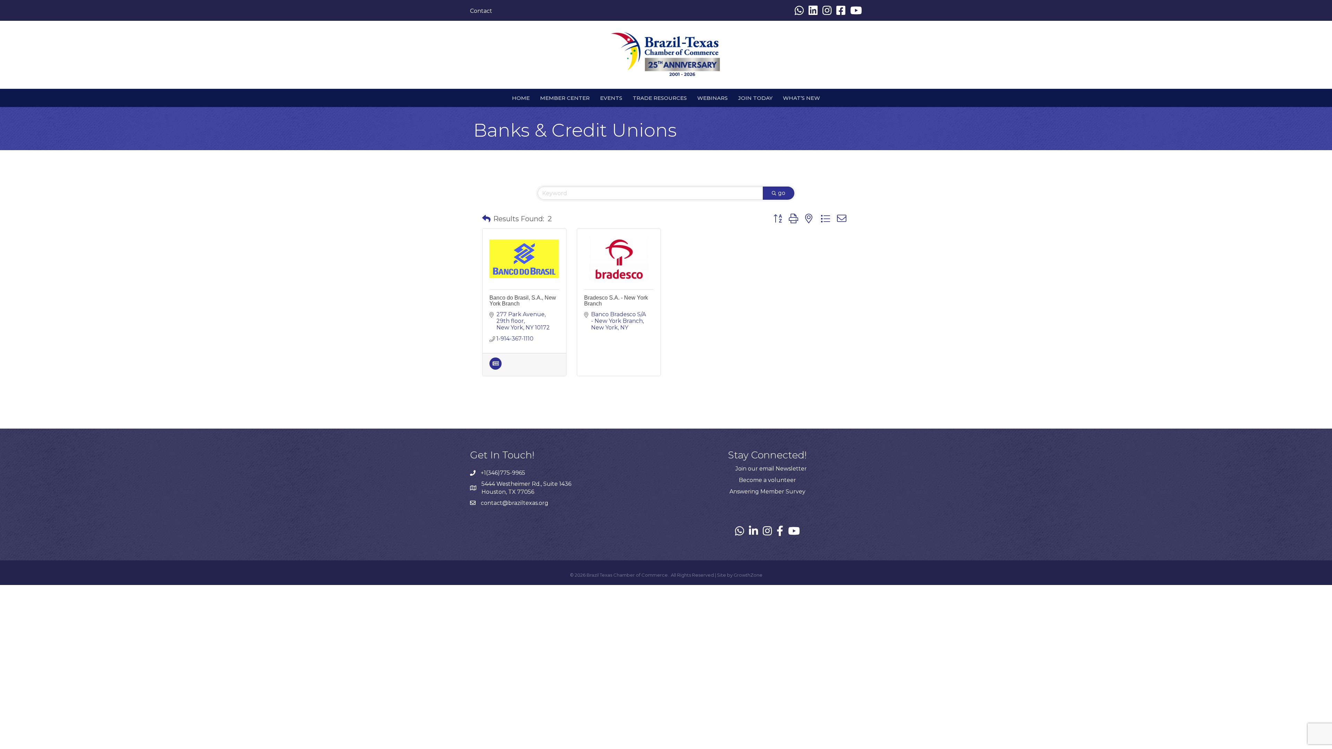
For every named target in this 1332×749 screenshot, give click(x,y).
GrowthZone (748, 575)
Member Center (565, 98)
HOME (521, 98)
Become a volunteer (767, 480)
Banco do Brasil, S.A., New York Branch (522, 301)
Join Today (755, 98)
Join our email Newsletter (771, 468)
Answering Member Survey (767, 491)
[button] (486, 219)
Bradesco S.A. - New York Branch (616, 301)
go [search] (781, 193)
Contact (481, 11)
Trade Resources (660, 98)
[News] (495, 367)
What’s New (801, 98)
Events (611, 98)
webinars (712, 98)
